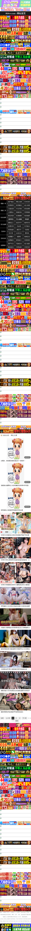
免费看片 (11, 236)
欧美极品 (19, 205)
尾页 (17, 721)
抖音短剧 (11, 229)
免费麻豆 (11, 240)
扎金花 (19, 226)
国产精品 (11, 201)
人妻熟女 (11, 212)
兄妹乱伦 (19, 243)
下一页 (24, 718)
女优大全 (19, 233)
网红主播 (19, 201)
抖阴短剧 (19, 247)
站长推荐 (3, 217)
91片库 (11, 233)
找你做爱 (27, 215)
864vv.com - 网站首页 (16, 13)
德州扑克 (27, 222)
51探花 (27, 229)
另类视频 (27, 212)
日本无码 (27, 201)
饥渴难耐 (19, 215)
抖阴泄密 (27, 240)
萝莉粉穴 (19, 240)
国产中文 (11, 243)
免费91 (19, 236)
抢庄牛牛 (19, 222)
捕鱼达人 (11, 222)
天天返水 (27, 226)
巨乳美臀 (27, 208)
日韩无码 (27, 247)
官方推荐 (3, 224)
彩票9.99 (11, 226)
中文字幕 (19, 208)
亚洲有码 (11, 205)
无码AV (3, 231)
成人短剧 (27, 243)
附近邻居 (11, 215)
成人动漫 (27, 205)
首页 (2, 718)
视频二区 (3, 210)
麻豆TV (19, 229)
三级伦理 (11, 208)
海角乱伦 (27, 236)
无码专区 (3, 238)
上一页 (8, 718)
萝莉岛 (27, 233)
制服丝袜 (19, 212)
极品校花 (11, 247)
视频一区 (3, 203)
